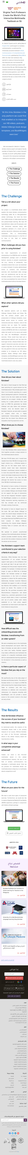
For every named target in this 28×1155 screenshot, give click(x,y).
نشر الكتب (24, 1034)
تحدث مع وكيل (9, 988)
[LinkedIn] (15, 1133)
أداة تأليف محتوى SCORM (21, 1057)
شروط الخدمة (24, 1083)
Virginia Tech (6, 46)
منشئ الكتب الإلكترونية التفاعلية (20, 1044)
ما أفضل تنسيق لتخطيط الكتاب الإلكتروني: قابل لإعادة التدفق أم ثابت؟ (17, 1021)
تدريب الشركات (23, 1036)
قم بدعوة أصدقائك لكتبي (21, 1097)
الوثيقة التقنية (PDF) (9, 1087)
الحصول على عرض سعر (14, 996)
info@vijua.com (14, 1136)
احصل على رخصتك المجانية (14, 978)
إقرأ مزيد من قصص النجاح (7, 960)
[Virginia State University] (14, 8)
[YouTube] (18, 1133)
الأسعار (12, 1085)
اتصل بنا (12, 1101)
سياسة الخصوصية (22, 1080)
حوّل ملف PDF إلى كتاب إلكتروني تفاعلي (18, 1014)
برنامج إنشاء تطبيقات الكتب (20, 1048)
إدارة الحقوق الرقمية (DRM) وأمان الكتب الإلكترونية (18, 1011)
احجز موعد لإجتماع (14, 828)
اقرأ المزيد (22, 895)
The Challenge (14, 169)
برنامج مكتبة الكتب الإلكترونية (20, 1068)
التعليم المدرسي (23, 1030)
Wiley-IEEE (21, 55)
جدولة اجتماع (20, 988)
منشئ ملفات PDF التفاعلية (21, 1055)
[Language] (7, 2)
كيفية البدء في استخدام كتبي (8, 1094)
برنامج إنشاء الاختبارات (22, 1046)
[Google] (18, 982)
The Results (14, 178)
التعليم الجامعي (23, 1032)
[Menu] (3, 1)
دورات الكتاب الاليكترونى (22, 1099)
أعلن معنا (24, 1087)
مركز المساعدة (10, 1105)
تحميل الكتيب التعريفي (15, 833)
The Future (14, 183)
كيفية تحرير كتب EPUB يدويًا (21, 1007)
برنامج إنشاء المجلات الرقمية (20, 1062)
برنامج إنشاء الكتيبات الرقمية (20, 1064)
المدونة (12, 1076)
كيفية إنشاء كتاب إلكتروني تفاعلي (19, 1005)
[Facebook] (21, 982)
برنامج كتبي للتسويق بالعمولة (20, 1094)
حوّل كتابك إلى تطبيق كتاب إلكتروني (19, 1016)
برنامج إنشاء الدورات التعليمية (20, 1059)
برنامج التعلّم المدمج (22, 1051)
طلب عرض (11, 1097)
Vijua (18, 1151)
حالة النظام (24, 1085)
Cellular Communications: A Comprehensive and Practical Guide (13, 53)
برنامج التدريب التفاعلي (22, 1053)
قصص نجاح (11, 1078)
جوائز (25, 1078)
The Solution (15, 174)
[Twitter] (12, 1133)
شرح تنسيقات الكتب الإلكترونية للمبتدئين (18, 1018)
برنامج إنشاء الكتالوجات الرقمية (20, 1066)
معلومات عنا (24, 1076)
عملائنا (12, 1083)
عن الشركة (11, 1080)
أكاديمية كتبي (11, 1099)
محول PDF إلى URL (23, 1106)
